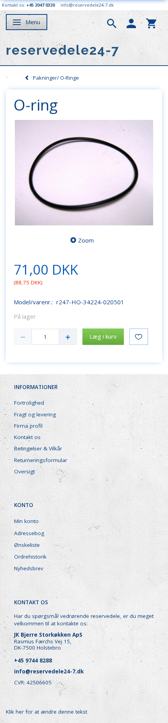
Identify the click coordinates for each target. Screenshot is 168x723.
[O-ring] (84, 172)
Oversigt (24, 471)
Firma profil (28, 425)
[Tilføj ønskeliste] (138, 336)
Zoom (86, 240)
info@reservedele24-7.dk (87, 5)
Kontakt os (27, 437)
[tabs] (111, 22)
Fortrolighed (29, 402)
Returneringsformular (40, 460)
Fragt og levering (35, 414)
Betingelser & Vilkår (38, 448)
